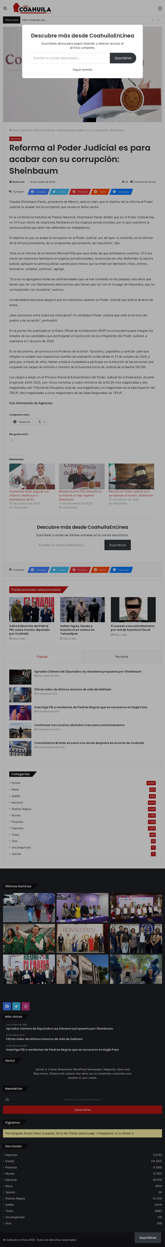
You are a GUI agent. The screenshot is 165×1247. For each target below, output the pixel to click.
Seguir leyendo (82, 69)
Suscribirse (123, 58)
